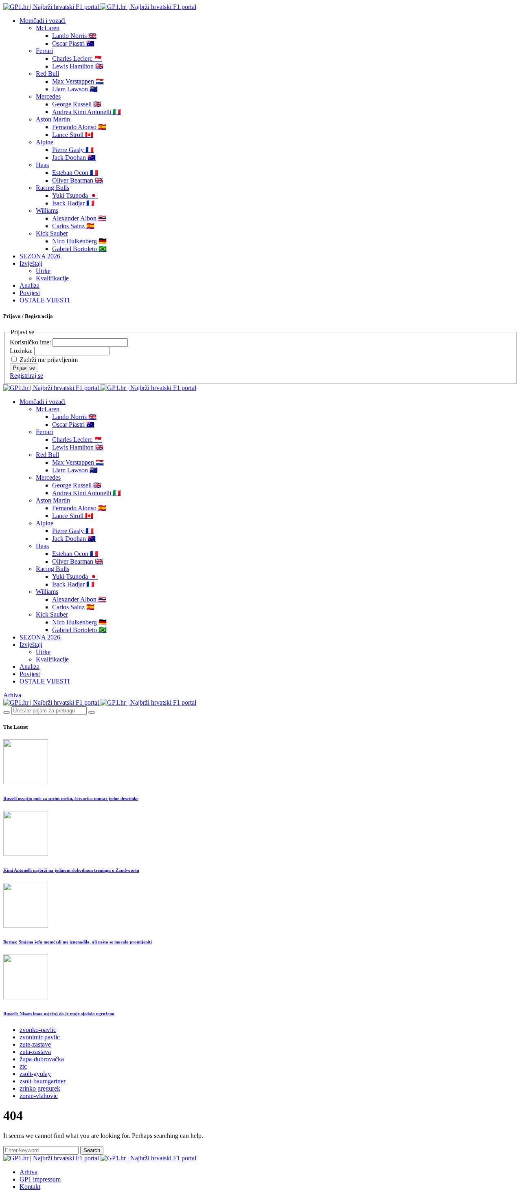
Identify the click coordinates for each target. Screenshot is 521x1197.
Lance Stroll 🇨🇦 (72, 134)
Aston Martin (53, 119)
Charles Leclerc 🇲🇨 (77, 58)
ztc (23, 1066)
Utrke (43, 270)
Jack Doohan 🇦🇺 (74, 157)
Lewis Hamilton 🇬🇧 (77, 66)
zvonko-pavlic (38, 1029)
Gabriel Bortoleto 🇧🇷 (79, 248)
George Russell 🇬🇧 (76, 104)
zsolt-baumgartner (43, 1081)
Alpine (44, 142)
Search (91, 1150)
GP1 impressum (40, 1179)
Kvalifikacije (52, 278)
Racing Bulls (52, 187)
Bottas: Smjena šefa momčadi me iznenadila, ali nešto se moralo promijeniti (77, 941)
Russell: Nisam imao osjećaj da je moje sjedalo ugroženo (58, 1013)
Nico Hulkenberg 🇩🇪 (79, 241)
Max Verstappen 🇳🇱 (78, 81)
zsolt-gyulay (35, 1073)
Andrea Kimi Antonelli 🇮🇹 (86, 111)
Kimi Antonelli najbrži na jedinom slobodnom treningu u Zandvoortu (71, 870)
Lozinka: (22, 350)
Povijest (30, 292)
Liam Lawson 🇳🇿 (75, 89)
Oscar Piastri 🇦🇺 (73, 43)
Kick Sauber (52, 233)
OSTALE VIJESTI (45, 300)
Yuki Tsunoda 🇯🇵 (75, 195)
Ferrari (44, 50)
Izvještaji (31, 263)
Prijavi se (24, 368)
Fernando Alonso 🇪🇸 (79, 126)
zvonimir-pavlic (40, 1037)
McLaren (47, 27)
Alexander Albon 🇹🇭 (79, 218)
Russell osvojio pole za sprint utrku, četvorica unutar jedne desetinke (70, 798)
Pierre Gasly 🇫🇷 (73, 149)
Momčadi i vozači (43, 20)
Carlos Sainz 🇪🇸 (73, 226)
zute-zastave (35, 1044)
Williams (47, 210)
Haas (42, 164)
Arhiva (12, 695)
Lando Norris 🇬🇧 (74, 35)
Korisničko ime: (31, 342)
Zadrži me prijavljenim (49, 359)
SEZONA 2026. (41, 256)
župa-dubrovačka (42, 1059)
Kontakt (30, 1186)
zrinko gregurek (40, 1088)
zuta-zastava (35, 1051)
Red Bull (47, 73)
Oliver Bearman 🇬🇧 (77, 180)
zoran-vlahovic (39, 1095)
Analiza (29, 285)
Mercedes (48, 96)
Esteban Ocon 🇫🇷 (75, 172)
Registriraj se (26, 375)
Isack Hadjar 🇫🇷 (73, 203)
